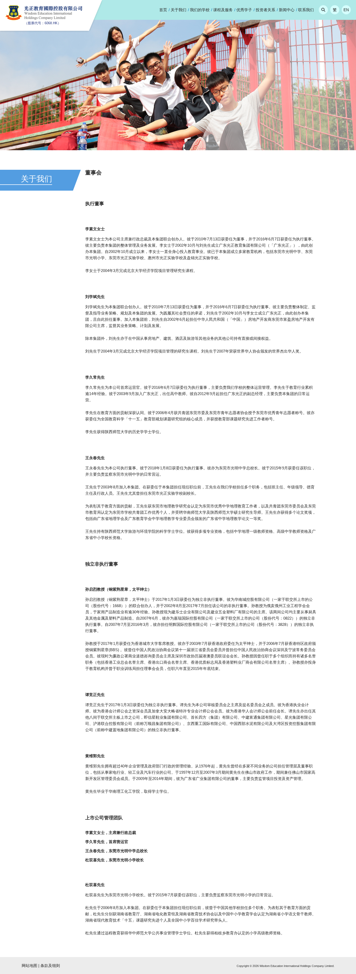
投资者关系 (265, 10)
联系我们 (306, 10)
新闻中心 (286, 10)
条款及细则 (50, 965)
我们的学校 (200, 10)
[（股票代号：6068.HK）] (44, 19)
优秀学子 (244, 10)
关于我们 (178, 10)
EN (346, 10)
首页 (163, 10)
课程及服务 (223, 10)
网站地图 (29, 965)
